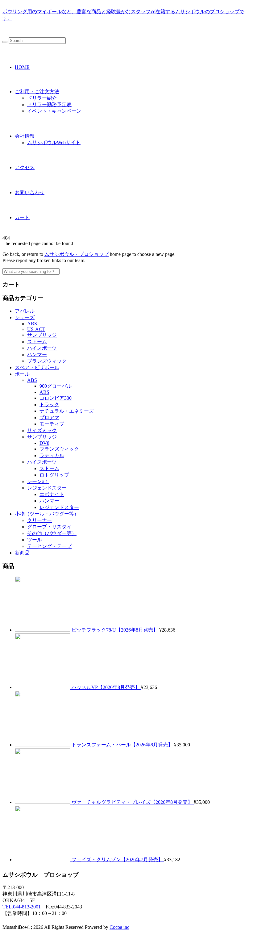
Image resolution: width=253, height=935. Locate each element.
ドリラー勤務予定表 (49, 104)
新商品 (22, 552)
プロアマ (49, 417)
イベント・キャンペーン (54, 111)
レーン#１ (38, 481)
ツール (34, 539)
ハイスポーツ (42, 348)
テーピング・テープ (49, 546)
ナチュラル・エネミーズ (66, 411)
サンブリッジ (42, 335)
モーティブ (51, 424)
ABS (32, 323)
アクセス (25, 167)
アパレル (25, 311)
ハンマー (37, 354)
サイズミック (42, 430)
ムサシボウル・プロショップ (76, 254)
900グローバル (55, 386)
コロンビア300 (55, 398)
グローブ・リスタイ (49, 526)
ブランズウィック (47, 361)
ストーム (37, 341)
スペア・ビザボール (37, 367)
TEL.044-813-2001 (21, 906)
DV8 (44, 443)
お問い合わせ (29, 192)
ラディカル (51, 455)
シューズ (25, 317)
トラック (49, 404)
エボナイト (51, 494)
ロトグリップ (54, 475)
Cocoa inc (119, 927)
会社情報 (25, 136)
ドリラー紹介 (42, 98)
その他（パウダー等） (52, 533)
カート (22, 217)
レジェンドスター (47, 487)
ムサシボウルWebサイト (54, 142)
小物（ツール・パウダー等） (47, 513)
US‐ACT (36, 329)
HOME (22, 67)
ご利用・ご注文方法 (37, 91)
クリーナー (39, 520)
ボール (22, 374)
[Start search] (4, 42)
